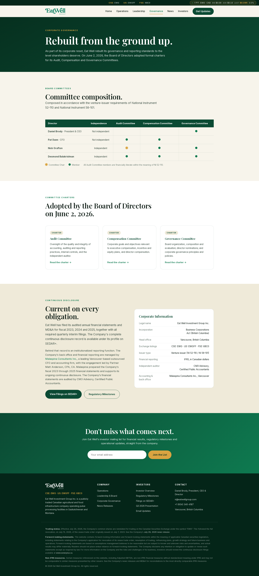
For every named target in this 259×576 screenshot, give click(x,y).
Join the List (160, 454)
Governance (156, 11)
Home (108, 11)
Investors (183, 11)
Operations (122, 11)
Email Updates (143, 511)
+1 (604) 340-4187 (184, 504)
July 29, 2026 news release (157, 532)
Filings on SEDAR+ (145, 501)
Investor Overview (145, 490)
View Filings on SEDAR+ (63, 394)
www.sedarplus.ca (64, 553)
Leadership (139, 11)
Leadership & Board (107, 496)
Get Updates (203, 11)
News (170, 11)
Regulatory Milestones (102, 394)
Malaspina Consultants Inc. (61, 358)
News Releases (105, 506)
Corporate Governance (109, 501)
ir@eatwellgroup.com (185, 499)
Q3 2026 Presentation (147, 506)
